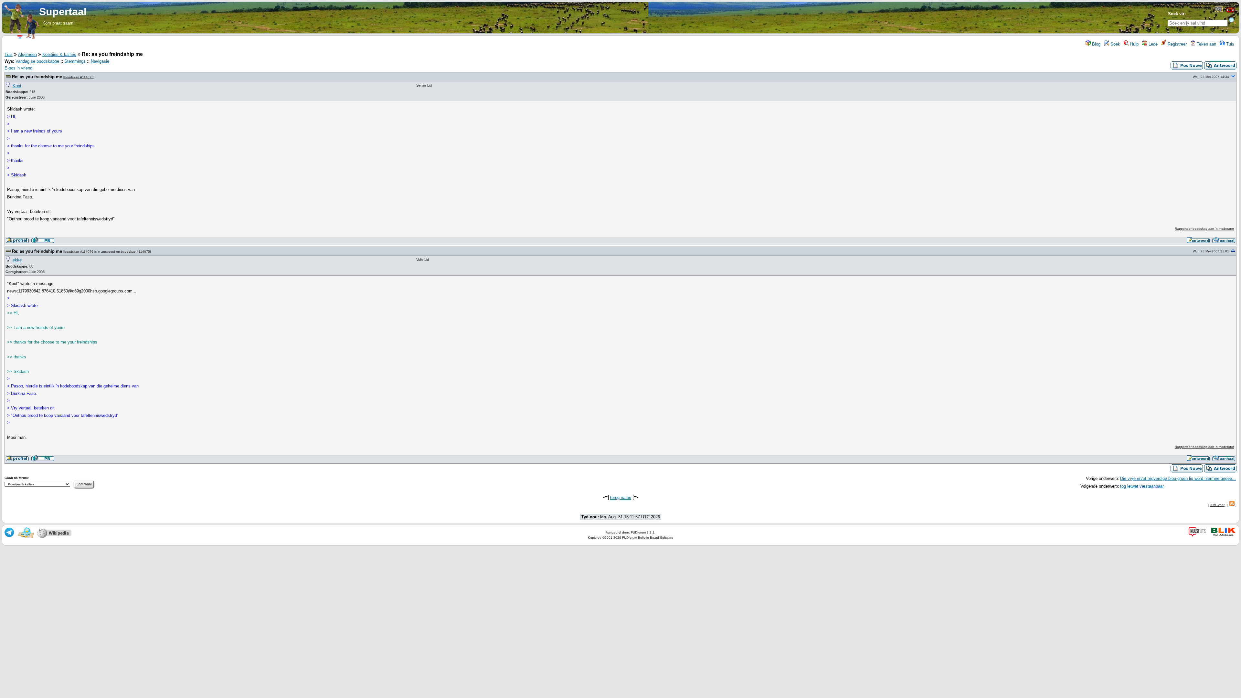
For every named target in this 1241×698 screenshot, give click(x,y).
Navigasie (100, 61)
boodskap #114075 (78, 77)
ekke (17, 260)
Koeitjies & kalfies (59, 54)
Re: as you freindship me (37, 76)
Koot (17, 85)
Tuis (1229, 44)
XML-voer (1217, 505)
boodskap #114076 (78, 251)
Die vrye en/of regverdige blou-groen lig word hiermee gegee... (1178, 478)
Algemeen (27, 54)
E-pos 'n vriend (18, 68)
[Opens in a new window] (1218, 10)
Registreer (1176, 44)
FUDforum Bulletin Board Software (647, 537)
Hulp (1134, 44)
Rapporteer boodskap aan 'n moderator (1204, 228)
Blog (1095, 44)
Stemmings (75, 61)
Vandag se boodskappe (37, 61)
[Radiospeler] (1230, 11)
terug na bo (620, 497)
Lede (1152, 44)
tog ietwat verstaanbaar (1142, 486)
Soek (1114, 44)
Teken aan (1205, 44)
